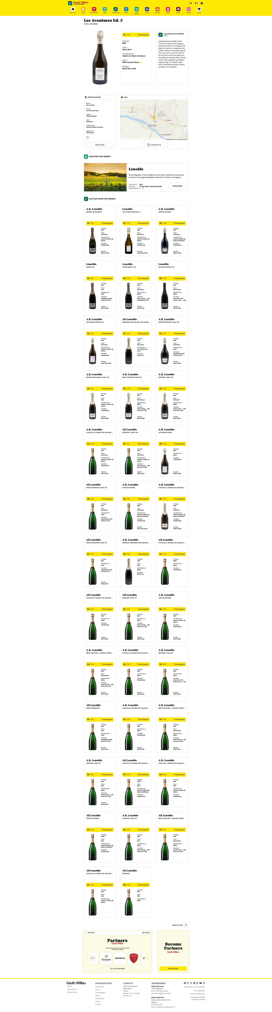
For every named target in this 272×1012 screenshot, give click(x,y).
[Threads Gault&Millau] (204, 983)
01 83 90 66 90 (156, 1005)
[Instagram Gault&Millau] (188, 983)
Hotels (97, 1001)
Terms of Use (72, 992)
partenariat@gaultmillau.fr (161, 993)
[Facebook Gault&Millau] (185, 983)
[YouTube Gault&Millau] (200, 983)
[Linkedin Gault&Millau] (194, 983)
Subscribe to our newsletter (194, 987)
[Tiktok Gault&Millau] (197, 983)
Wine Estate (99, 998)
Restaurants (99, 987)
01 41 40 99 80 (134, 993)
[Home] (80, 2)
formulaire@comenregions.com (163, 1007)
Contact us (127, 996)
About (69, 986)
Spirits (97, 996)
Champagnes (100, 993)
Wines (97, 990)
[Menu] (202, 3)
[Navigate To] (154, 122)
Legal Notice (71, 989)
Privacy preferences (197, 994)
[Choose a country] (196, 3)
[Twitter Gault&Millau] (191, 983)
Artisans (98, 1004)
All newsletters (199, 991)
